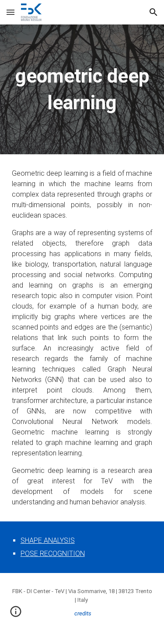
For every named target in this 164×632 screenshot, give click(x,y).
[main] (82, 89)
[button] (10, 12)
